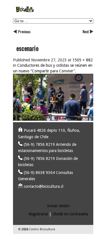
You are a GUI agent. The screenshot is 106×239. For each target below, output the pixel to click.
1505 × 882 (82, 60)
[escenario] (53, 119)
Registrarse (38, 214)
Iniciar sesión (58, 206)
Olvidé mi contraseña (70, 214)
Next (86, 31)
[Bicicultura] (53, 12)
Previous (24, 31)
